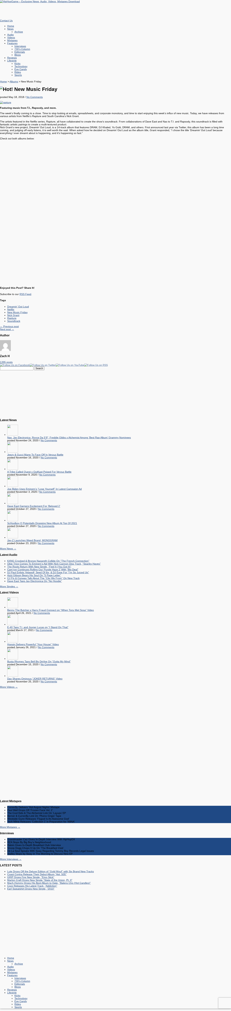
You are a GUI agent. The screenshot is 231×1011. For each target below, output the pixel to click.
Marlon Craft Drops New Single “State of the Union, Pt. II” (39, 880)
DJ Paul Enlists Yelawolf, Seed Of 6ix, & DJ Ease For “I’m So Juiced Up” (48, 572)
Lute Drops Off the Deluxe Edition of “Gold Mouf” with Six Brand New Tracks (50, 871)
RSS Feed (25, 294)
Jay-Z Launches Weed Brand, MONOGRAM (32, 540)
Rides (17, 72)
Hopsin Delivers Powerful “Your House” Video (33, 644)
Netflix (10, 309)
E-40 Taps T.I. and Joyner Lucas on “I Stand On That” (37, 627)
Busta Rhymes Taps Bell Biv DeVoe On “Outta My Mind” (39, 661)
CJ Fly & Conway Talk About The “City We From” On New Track (43, 578)
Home (10, 26)
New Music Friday (17, 312)
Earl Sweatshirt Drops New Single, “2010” (31, 888)
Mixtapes (12, 40)
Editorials (19, 51)
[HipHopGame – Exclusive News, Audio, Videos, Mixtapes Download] (40, 1)
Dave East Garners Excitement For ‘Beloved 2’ (33, 506)
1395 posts (6, 362)
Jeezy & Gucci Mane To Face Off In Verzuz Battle (35, 454)
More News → (8, 548)
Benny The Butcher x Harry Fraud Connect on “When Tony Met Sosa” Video (50, 610)
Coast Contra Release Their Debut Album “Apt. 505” (37, 874)
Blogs (17, 54)
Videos (11, 37)
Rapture (11, 318)
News (10, 28)
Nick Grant (13, 315)
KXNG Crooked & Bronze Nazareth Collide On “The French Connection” (48, 560)
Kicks (17, 63)
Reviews (12, 57)
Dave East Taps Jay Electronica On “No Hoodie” (34, 581)
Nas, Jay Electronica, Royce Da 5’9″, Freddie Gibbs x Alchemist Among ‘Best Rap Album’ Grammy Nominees (69, 437)
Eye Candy (20, 69)
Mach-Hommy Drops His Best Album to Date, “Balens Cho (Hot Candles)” (49, 883)
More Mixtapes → (10, 827)
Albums (14, 81)
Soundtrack (13, 321)
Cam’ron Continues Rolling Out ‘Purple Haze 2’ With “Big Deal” (42, 569)
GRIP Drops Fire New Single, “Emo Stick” (30, 877)
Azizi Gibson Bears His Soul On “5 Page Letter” (34, 575)
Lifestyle (12, 60)
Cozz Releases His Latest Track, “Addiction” (32, 885)
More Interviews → (10, 859)
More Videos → (9, 686)
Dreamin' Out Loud (18, 306)
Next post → (7, 329)
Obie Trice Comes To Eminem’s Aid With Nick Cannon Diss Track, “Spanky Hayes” (54, 563)
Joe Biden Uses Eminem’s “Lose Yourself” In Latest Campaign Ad (44, 488)
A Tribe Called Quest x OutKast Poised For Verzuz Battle (39, 471)
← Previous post (9, 326)
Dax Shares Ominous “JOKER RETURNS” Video (34, 678)
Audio (10, 34)
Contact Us (6, 20)
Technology (20, 66)
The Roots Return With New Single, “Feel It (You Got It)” (39, 566)
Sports (18, 75)
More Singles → (9, 586)
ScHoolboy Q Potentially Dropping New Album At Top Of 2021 (42, 523)
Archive (18, 31)
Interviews (20, 46)
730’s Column (22, 49)
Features (12, 43)
